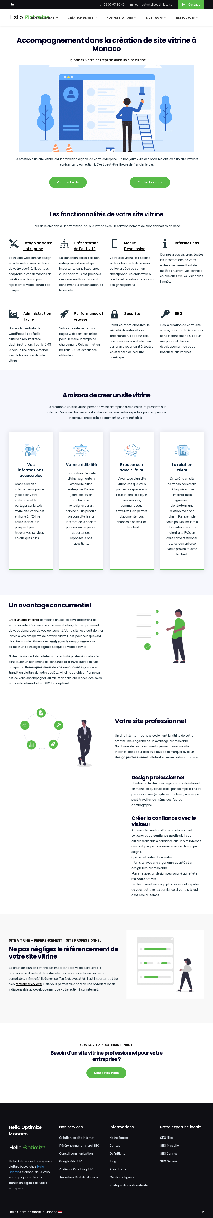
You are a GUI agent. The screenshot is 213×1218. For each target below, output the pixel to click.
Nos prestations (119, 18)
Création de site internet (77, 1138)
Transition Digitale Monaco (78, 1177)
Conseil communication (76, 1153)
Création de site (80, 18)
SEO (178, 313)
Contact (194, 4)
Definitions (117, 1153)
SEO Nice (166, 1138)
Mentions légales (122, 1177)
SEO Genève (168, 1161)
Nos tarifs (154, 18)
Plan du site (118, 1169)
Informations (187, 243)
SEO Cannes (169, 1153)
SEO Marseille (169, 1146)
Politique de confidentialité (129, 1185)
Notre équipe (119, 1138)
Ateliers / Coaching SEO (76, 1169)
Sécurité (132, 313)
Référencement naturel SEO (79, 1146)
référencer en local (29, 984)
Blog (113, 1161)
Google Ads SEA (70, 1161)
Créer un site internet (24, 620)
